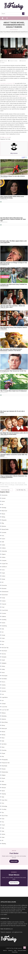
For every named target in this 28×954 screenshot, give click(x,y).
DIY (3, 582)
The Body (4, 809)
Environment (5, 594)
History (3, 666)
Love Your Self (5, 709)
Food (3, 607)
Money (3, 725)
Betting (3, 516)
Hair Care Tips (5, 647)
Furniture (4, 613)
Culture (3, 576)
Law (3, 694)
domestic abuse (14, 482)
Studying (4, 793)
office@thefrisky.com (8, 928)
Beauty (3, 513)
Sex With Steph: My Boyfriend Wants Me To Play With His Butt (22, 489)
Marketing (4, 716)
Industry (4, 684)
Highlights (4, 663)
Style (3, 796)
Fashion (4, 600)
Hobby (3, 669)
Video (3, 837)
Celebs (15, 60)
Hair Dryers (4, 650)
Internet (3, 688)
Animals (3, 498)
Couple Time (5, 563)
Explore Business (14, 882)
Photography (5, 759)
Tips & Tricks (5, 815)
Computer (4, 560)
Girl (2, 632)
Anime (3, 501)
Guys (3, 641)
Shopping (4, 784)
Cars (3, 535)
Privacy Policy (14, 952)
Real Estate (4, 765)
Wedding (4, 843)
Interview (4, 691)
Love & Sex (4, 706)
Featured (4, 604)
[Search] (23, 13)
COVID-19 (4, 566)
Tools (3, 818)
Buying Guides (5, 529)
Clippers (4, 554)
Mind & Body (5, 722)
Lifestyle (4, 703)
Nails (3, 740)
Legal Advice (5, 697)
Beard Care (4, 510)
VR (2, 840)
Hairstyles (4, 656)
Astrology (4, 507)
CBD (3, 541)
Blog (3, 523)
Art (2, 504)
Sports (3, 790)
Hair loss (4, 653)
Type (3, 828)
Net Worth (4, 744)
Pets (3, 756)
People (3, 753)
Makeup (4, 712)
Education (4, 588)
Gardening (4, 625)
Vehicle (3, 834)
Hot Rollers (4, 678)
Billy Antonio (4, 60)
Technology (4, 806)
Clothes (3, 557)
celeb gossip (7, 482)
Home (3, 672)
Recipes (4, 768)
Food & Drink (5, 610)
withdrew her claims (22, 96)
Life (3, 700)
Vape (3, 831)
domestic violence (4, 484)
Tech (3, 803)
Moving (3, 734)
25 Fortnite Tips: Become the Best (7, 489)
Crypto (3, 572)
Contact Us (10, 950)
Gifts (3, 628)
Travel (3, 824)
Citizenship (4, 551)
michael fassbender (19, 484)
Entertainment (5, 591)
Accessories (4, 495)
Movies (3, 731)
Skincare (4, 787)
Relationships (5, 772)
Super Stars (4, 800)
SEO (3, 781)
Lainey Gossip (7, 137)
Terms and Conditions (22, 950)
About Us (5, 950)
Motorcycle (4, 728)
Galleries (4, 616)
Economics (4, 585)
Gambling (4, 619)
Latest (15, 950)
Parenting (4, 750)
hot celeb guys (11, 484)
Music (3, 737)
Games (3, 622)
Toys (3, 821)
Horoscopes (4, 675)
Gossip (3, 635)
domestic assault (21, 482)
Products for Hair (6, 762)
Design (3, 579)
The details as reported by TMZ (7, 83)
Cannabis (4, 532)
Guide (3, 638)
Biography (4, 520)
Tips (3, 812)
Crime (3, 569)
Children (4, 548)
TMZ (2, 137)
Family (3, 597)
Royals (3, 778)
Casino (3, 538)
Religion (4, 775)
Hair (3, 644)
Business (4, 526)
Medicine (4, 719)
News (3, 747)
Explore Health (14, 861)
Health (3, 660)
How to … (4, 681)
